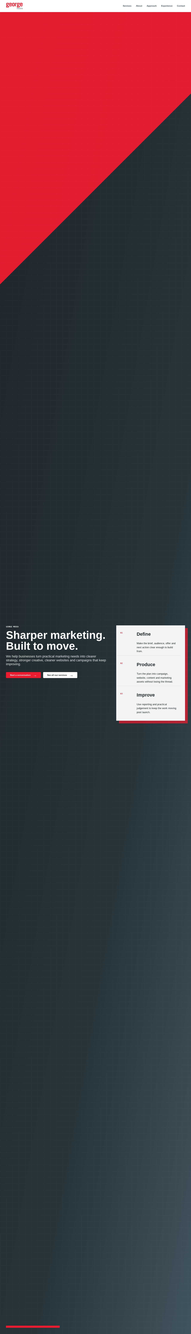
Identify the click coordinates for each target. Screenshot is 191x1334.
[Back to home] (14, 6)
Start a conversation (20, 675)
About (139, 6)
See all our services (57, 675)
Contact (181, 6)
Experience (166, 6)
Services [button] (127, 6)
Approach (152, 6)
